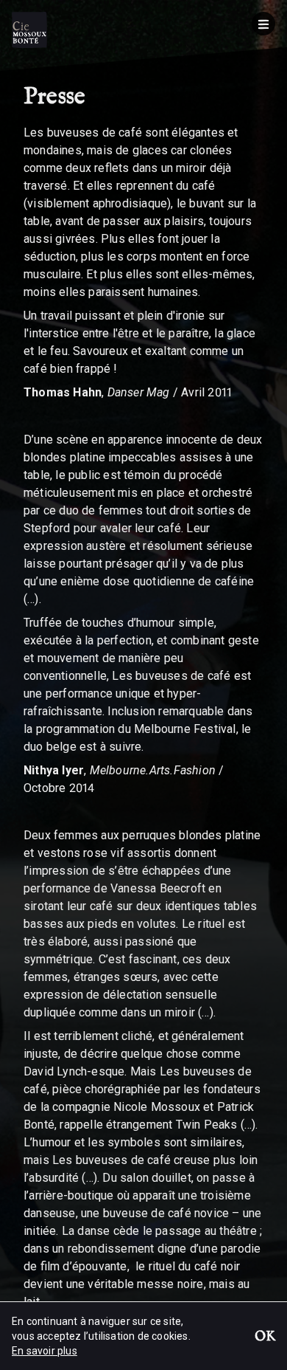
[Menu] (263, 23)
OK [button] (265, 1337)
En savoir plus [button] (44, 1351)
